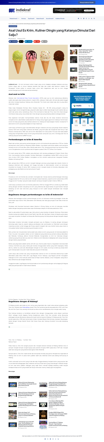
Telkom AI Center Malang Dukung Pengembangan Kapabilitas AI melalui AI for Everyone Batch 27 (58, 384)
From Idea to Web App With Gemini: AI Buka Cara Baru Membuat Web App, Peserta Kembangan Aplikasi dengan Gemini (56, 404)
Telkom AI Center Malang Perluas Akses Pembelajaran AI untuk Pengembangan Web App (27, 394)
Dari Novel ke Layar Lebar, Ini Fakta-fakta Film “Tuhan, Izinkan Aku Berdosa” (86, 51)
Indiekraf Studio (60, 18)
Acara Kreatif (49, 18)
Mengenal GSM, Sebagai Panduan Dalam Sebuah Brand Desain (87, 85)
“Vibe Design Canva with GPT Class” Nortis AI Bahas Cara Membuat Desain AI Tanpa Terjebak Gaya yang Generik (26, 424)
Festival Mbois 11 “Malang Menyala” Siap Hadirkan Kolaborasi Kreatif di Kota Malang (58, 424)
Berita (13, 23)
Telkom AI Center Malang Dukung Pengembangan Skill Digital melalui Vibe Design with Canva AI (27, 404)
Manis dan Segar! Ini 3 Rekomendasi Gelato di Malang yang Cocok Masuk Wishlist (26, 414)
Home (10, 23)
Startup (23, 18)
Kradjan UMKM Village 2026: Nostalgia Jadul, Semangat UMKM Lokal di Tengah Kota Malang (58, 414)
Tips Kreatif (31, 18)
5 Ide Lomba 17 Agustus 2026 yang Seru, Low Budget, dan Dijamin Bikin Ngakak (86, 78)
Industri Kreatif (12, 26)
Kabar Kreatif (40, 18)
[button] (13, 41)
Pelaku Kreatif (13, 18)
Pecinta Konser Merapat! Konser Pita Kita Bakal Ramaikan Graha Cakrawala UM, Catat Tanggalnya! (86, 59)
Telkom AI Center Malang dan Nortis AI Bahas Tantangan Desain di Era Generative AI (27, 384)
